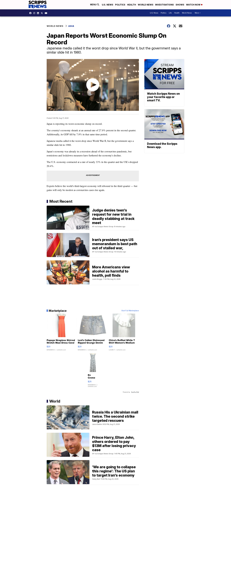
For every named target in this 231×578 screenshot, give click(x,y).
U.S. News (107, 4)
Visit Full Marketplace (130, 311)
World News (145, 4)
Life (170, 12)
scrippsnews (31, 13)
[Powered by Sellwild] (135, 392)
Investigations (164, 4)
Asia (71, 26)
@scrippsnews (47, 13)
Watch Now (193, 4)
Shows (180, 4)
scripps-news (38, 13)
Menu (93, 4)
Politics (120, 4)
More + (198, 12)
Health (131, 4)
